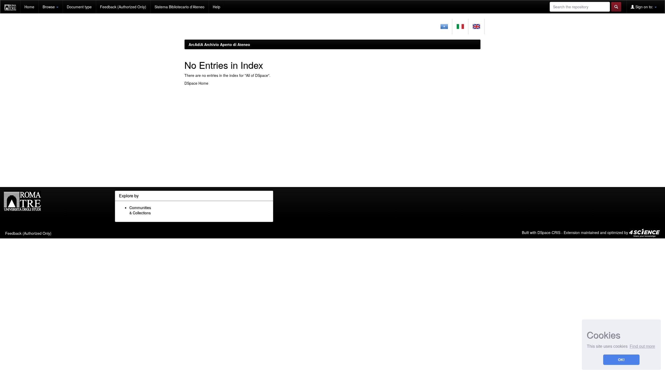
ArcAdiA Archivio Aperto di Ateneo (219, 44)
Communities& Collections (140, 210)
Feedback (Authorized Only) (123, 6)
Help (216, 6)
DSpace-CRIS (548, 232)
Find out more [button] (642, 346)
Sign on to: (644, 6)
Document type (79, 6)
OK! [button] (621, 360)
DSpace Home (196, 83)
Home (29, 6)
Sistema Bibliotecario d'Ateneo (179, 6)
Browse (49, 6)
